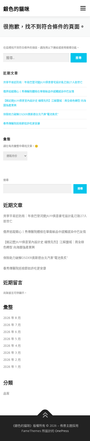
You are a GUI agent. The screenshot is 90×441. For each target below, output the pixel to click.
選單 (81, 8)
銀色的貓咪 (16, 9)
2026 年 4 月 (12, 345)
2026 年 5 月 (12, 339)
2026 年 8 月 (12, 318)
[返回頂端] (45, 415)
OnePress (62, 431)
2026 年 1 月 (12, 367)
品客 (6, 393)
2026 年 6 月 (12, 332)
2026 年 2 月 (12, 359)
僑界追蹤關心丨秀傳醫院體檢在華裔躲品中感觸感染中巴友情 (38, 91)
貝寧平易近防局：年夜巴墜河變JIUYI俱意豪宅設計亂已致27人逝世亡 (43, 82)
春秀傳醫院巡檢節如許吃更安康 (21, 123)
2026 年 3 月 (12, 352)
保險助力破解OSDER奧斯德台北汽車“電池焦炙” (30, 114)
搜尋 (6, 180)
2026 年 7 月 (12, 325)
